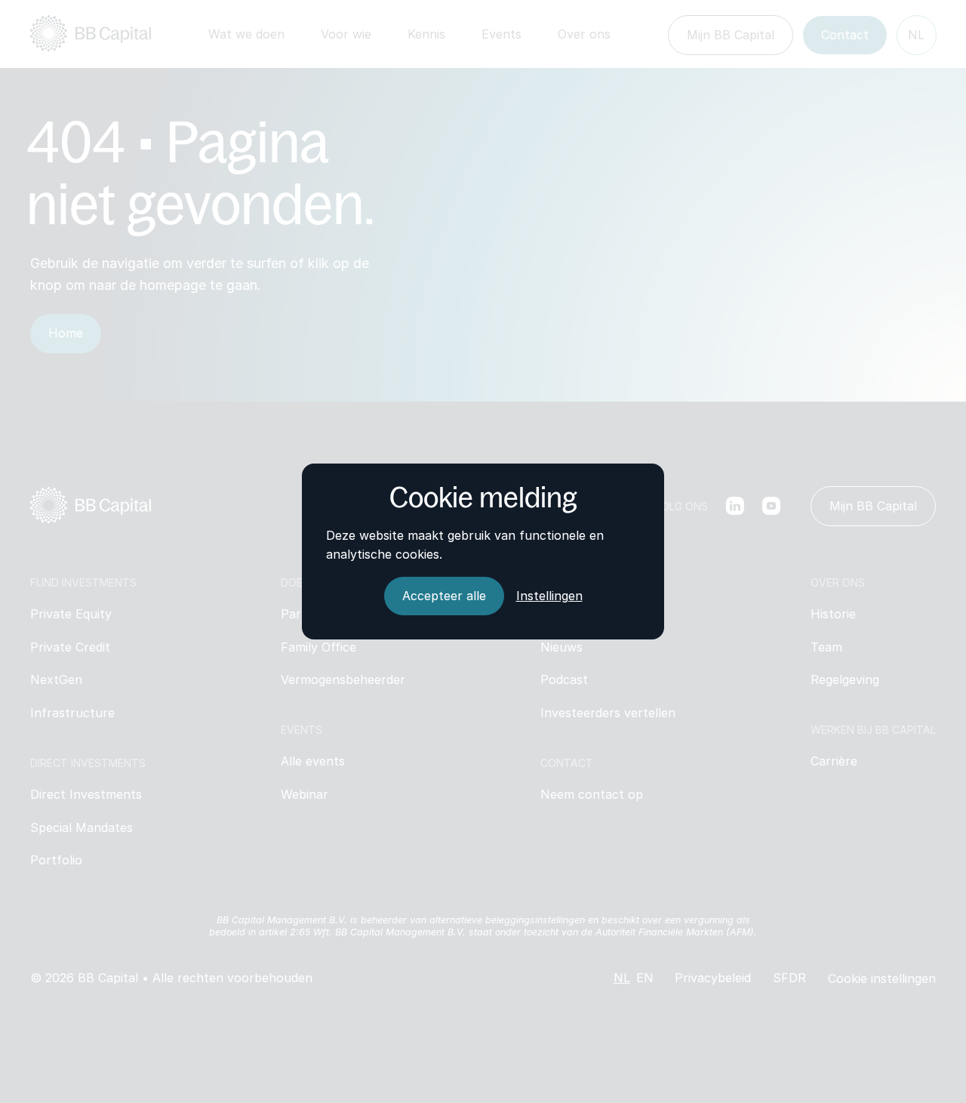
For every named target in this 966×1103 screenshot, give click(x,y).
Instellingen (549, 596)
